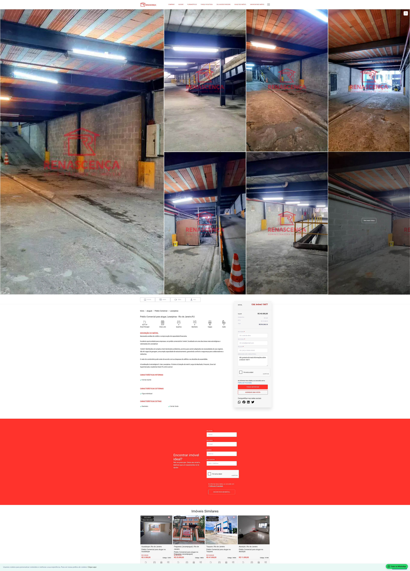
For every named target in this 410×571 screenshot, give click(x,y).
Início (142, 311)
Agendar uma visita (252, 392)
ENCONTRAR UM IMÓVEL (221, 492)
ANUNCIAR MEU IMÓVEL (257, 4)
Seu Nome (210, 430)
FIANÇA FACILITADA (207, 4)
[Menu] (268, 4)
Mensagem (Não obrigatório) (247, 354)
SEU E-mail (241, 339)
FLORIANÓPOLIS (192, 4)
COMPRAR (171, 4)
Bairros (209, 450)
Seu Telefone (211, 459)
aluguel (149, 311)
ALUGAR (180, 4)
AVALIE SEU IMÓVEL (240, 4)
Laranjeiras (174, 311)
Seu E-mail (210, 440)
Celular (241, 346)
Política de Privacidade (245, 382)
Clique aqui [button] (92, 567)
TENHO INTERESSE (252, 387)
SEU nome (241, 331)
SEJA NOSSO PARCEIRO (223, 4)
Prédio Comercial (161, 311)
